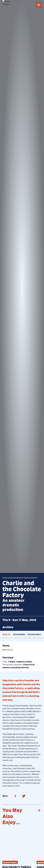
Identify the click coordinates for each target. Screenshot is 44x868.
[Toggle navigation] (39, 5)
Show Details (19, 634)
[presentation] (38, 810)
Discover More (34, 634)
